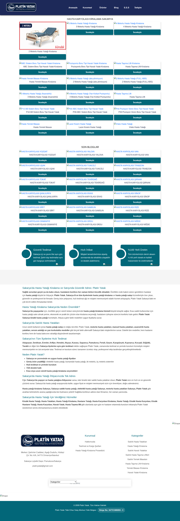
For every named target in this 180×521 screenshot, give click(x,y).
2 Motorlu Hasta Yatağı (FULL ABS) (137, 82)
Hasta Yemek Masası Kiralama (42, 82)
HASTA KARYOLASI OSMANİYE (42, 224)
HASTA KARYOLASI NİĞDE (137, 224)
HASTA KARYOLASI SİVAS (90, 197)
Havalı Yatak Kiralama (137, 472)
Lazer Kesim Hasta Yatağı (90, 127)
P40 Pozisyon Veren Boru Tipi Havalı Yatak (137, 112)
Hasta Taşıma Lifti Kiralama (137, 67)
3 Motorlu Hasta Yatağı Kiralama (90, 27)
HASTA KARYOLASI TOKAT (42, 183)
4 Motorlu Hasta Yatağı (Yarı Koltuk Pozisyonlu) (90, 97)
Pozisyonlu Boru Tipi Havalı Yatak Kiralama (90, 67)
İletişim (138, 7)
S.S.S (126, 7)
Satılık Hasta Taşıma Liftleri (137, 454)
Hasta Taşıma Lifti (137, 97)
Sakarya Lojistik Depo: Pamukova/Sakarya (42, 461)
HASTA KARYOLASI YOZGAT (42, 155)
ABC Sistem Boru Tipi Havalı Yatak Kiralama (42, 67)
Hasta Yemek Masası (42, 127)
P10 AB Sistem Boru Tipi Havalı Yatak (42, 112)
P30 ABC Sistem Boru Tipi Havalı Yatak (90, 112)
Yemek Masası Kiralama (137, 468)
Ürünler (103, 7)
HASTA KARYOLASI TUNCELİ (90, 169)
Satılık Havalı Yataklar (137, 450)
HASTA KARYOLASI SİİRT (42, 210)
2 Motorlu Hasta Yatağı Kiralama (43, 51)
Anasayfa (73, 7)
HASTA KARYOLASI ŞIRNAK (137, 183)
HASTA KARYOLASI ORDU (90, 224)
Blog (116, 7)
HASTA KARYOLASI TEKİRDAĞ (90, 183)
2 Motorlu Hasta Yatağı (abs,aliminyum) (90, 82)
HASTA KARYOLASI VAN (137, 155)
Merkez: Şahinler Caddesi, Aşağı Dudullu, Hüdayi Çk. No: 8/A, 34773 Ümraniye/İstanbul (42, 454)
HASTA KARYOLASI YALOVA (90, 155)
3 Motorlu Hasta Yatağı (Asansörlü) (43, 97)
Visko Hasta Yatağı (137, 127)
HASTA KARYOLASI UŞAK (42, 169)
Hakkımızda (90, 441)
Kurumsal (88, 7)
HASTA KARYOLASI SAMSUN (90, 210)
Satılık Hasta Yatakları (137, 441)
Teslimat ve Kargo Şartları (90, 446)
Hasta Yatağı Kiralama (137, 446)
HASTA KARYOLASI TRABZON (137, 169)
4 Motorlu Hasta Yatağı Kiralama (137, 27)
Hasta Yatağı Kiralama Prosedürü (90, 450)
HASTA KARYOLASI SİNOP (137, 197)
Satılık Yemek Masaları (137, 459)
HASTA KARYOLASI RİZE (137, 210)
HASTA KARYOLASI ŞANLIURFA (43, 197)
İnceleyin (42, 56)
